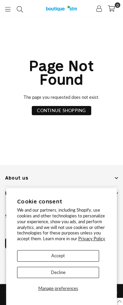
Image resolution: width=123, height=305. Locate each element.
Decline (58, 272)
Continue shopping (61, 110)
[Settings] (99, 8)
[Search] (20, 8)
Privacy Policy (91, 238)
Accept (58, 255)
